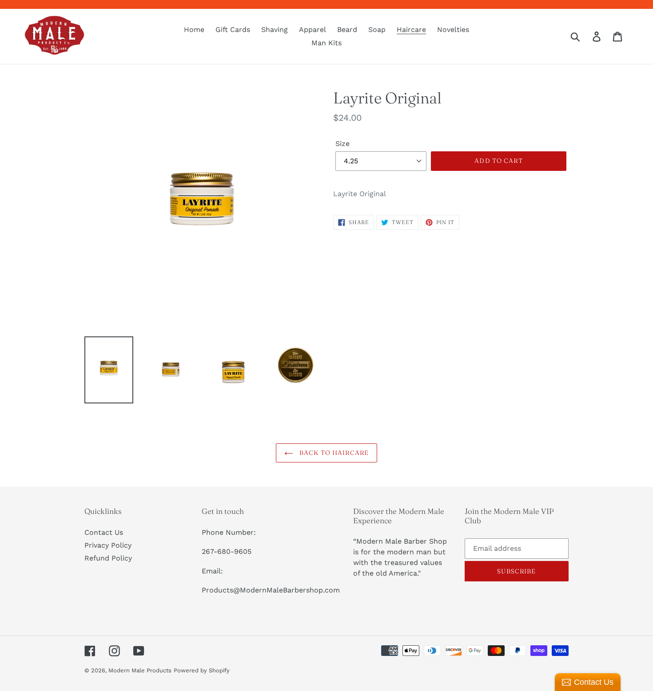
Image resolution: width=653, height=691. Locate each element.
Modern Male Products (139, 670)
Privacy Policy (107, 545)
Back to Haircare (333, 453)
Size (342, 143)
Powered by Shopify (202, 670)
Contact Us (103, 532)
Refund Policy (108, 558)
